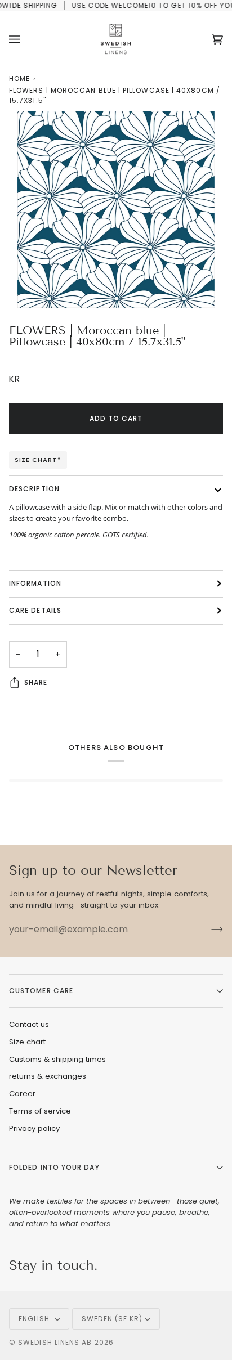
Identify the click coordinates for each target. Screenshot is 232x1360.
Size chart (27, 1041)
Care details (35, 610)
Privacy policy (34, 1128)
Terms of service (40, 1111)
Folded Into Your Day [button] (54, 1167)
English (35, 1318)
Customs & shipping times (57, 1059)
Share (35, 682)
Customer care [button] (41, 990)
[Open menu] (26, 39)
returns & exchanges (47, 1076)
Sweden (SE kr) (112, 1318)
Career (22, 1093)
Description (34, 488)
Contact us (29, 1024)
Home (19, 78)
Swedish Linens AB (55, 1342)
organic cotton (51, 534)
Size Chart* (38, 459)
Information (35, 583)
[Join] (208, 930)
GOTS (111, 534)
